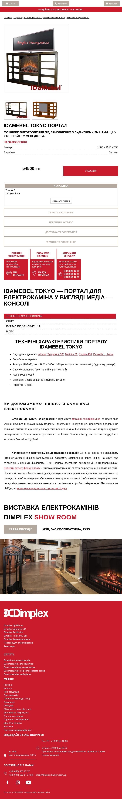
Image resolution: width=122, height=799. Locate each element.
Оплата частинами (61, 212)
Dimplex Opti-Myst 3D (15, 629)
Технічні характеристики (24, 316)
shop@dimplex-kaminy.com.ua (51, 775)
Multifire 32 (71, 354)
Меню (12, 3)
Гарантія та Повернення (16, 719)
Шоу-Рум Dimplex (13, 723)
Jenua (109, 354)
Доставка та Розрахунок (16, 712)
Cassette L (99, 354)
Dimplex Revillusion (13, 632)
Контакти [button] (62, 3)
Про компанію (11, 695)
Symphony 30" (55, 354)
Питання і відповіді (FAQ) (17, 698)
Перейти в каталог (61, 222)
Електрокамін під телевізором (19, 667)
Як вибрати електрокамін (17, 660)
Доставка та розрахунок (61, 232)
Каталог (113, 3)
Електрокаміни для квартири (19, 663)
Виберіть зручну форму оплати (22, 468)
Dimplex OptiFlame (13, 625)
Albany (42, 354)
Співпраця (9, 702)
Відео (10, 331)
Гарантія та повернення (61, 242)
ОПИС (10, 321)
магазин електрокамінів (86, 419)
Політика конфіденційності (17, 730)
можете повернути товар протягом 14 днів (42, 488)
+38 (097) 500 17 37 (19, 775)
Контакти (8, 726)
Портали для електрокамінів (18, 642)
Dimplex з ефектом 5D (15, 635)
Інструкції (9, 705)
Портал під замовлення (23, 326)
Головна (8, 684)
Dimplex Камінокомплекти (17, 639)
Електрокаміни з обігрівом (17, 674)
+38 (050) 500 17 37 (19, 771)
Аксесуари (9, 646)
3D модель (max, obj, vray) (17, 709)
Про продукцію (11, 691)
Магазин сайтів (44, 792)
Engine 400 (85, 354)
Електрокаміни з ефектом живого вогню (24, 670)
